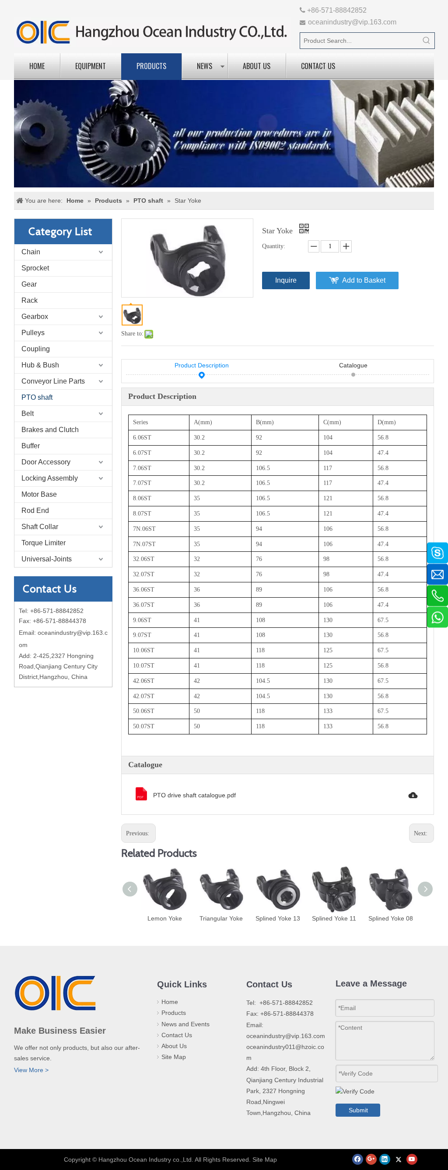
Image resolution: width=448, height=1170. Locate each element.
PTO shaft (36, 397)
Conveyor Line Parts (53, 381)
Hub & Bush (40, 365)
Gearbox (34, 316)
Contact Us (318, 66)
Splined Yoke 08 (390, 918)
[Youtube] (411, 1159)
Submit (358, 1110)
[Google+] (371, 1159)
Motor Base (39, 494)
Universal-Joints (46, 559)
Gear (29, 284)
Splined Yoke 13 (278, 918)
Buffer (30, 446)
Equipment (90, 66)
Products (151, 66)
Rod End (35, 510)
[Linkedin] (384, 1159)
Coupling (35, 349)
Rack (29, 300)
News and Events (185, 1024)
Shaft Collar (39, 526)
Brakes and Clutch (50, 429)
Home (37, 66)
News (204, 66)
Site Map (173, 1056)
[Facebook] (357, 1159)
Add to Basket (363, 280)
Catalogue (353, 365)
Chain (30, 252)
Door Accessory (45, 462)
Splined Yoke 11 (334, 918)
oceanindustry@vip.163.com (352, 22)
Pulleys (33, 332)
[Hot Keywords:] (426, 40)
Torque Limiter (43, 543)
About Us (256, 66)
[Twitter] (398, 1159)
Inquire (286, 280)
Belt (27, 413)
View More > (31, 1069)
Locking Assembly (49, 478)
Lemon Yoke (164, 918)
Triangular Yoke (221, 918)
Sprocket (35, 268)
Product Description (202, 365)
